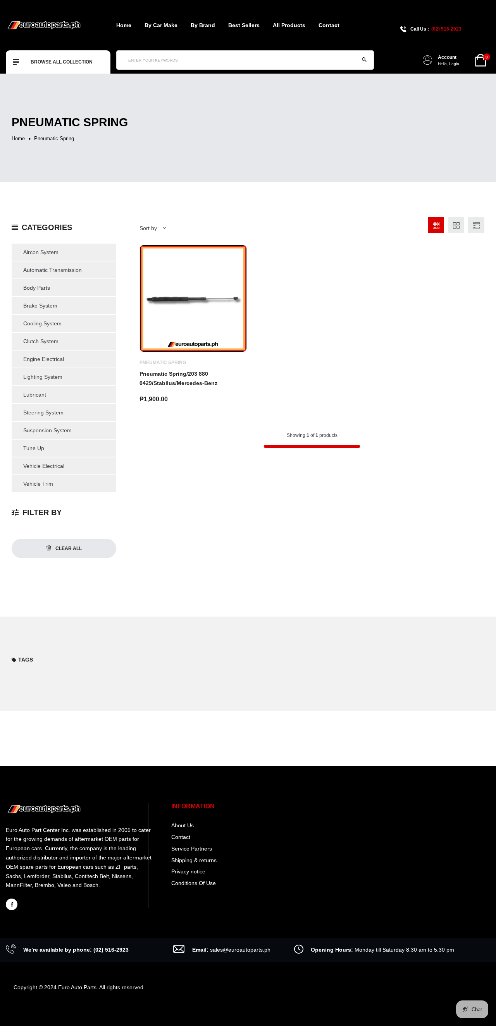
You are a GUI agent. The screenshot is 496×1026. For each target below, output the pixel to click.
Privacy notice (188, 871)
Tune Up (33, 448)
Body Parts (36, 288)
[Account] (427, 60)
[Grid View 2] (456, 225)
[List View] (476, 225)
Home (123, 25)
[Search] (364, 60)
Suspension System (47, 430)
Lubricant (34, 395)
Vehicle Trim (38, 484)
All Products (289, 25)
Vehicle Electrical (43, 466)
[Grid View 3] (436, 225)
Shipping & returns (194, 860)
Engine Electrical (43, 359)
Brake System (40, 305)
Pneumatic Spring (163, 362)
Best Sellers (244, 25)
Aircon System (41, 252)
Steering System (43, 412)
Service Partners (191, 849)
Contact (329, 25)
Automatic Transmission (52, 270)
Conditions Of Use (193, 883)
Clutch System (41, 341)
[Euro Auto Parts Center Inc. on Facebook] (11, 904)
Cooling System (42, 323)
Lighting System (42, 377)
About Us (182, 825)
